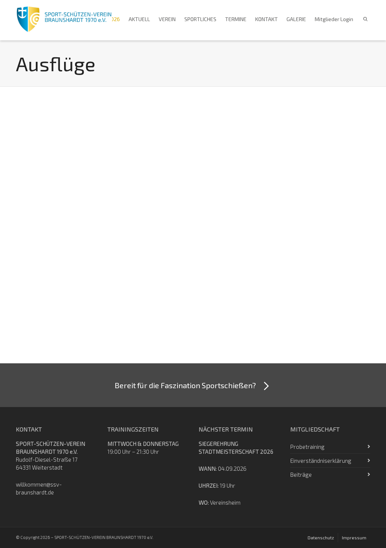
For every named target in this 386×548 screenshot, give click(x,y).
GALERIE (296, 19)
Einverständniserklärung (320, 460)
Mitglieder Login (334, 19)
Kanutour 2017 (139, 179)
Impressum (354, 537)
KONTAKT (266, 19)
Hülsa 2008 (41, 291)
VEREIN (167, 19)
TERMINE (236, 19)
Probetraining (307, 446)
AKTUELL (139, 19)
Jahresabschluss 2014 (326, 184)
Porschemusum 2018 (50, 184)
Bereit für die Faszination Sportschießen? (185, 385)
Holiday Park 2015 (236, 179)
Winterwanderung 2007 (146, 296)
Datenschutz (321, 537)
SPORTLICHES (200, 19)
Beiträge (301, 474)
